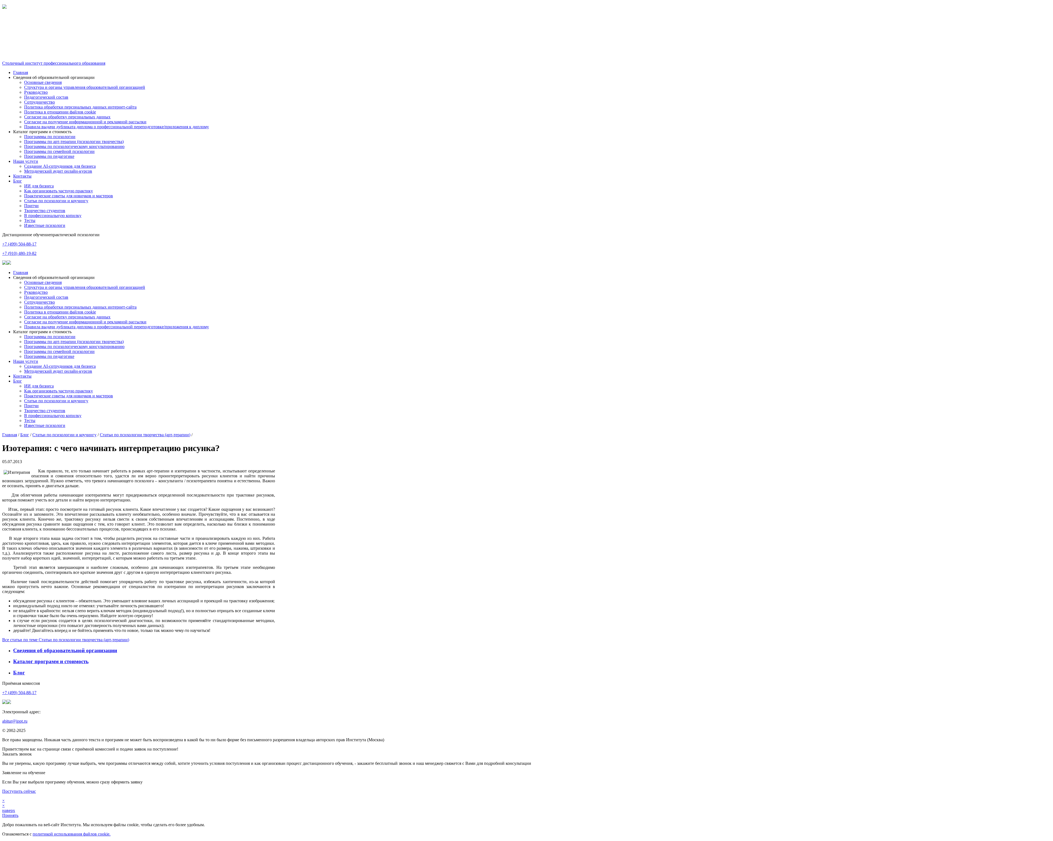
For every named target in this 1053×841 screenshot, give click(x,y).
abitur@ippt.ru (14, 721)
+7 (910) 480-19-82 (19, 253)
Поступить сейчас (19, 791)
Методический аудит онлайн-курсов (58, 171)
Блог (17, 181)
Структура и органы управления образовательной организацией (84, 87)
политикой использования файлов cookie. (72, 834)
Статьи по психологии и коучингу (56, 200)
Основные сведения (43, 82)
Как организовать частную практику (58, 191)
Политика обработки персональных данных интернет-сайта (80, 107)
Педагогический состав (46, 97)
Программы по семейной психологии (59, 151)
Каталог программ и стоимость (51, 661)
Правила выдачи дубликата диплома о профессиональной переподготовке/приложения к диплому (116, 126)
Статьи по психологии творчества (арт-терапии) (145, 434)
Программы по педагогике (49, 156)
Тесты (29, 220)
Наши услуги (25, 161)
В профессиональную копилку (52, 215)
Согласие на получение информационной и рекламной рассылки (85, 121)
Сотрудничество (39, 102)
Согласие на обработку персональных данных (67, 117)
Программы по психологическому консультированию (74, 146)
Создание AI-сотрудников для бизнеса (60, 166)
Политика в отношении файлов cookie (60, 112)
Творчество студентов (44, 210)
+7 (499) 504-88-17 (19, 244)
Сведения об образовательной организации (65, 650)
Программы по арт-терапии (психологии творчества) (74, 141)
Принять (10, 815)
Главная (20, 72)
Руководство (36, 92)
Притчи (31, 205)
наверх (8, 810)
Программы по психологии (49, 136)
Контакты (22, 176)
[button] (526, 21)
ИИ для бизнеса (39, 186)
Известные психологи (44, 225)
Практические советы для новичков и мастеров (68, 195)
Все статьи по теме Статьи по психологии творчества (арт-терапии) (65, 639)
